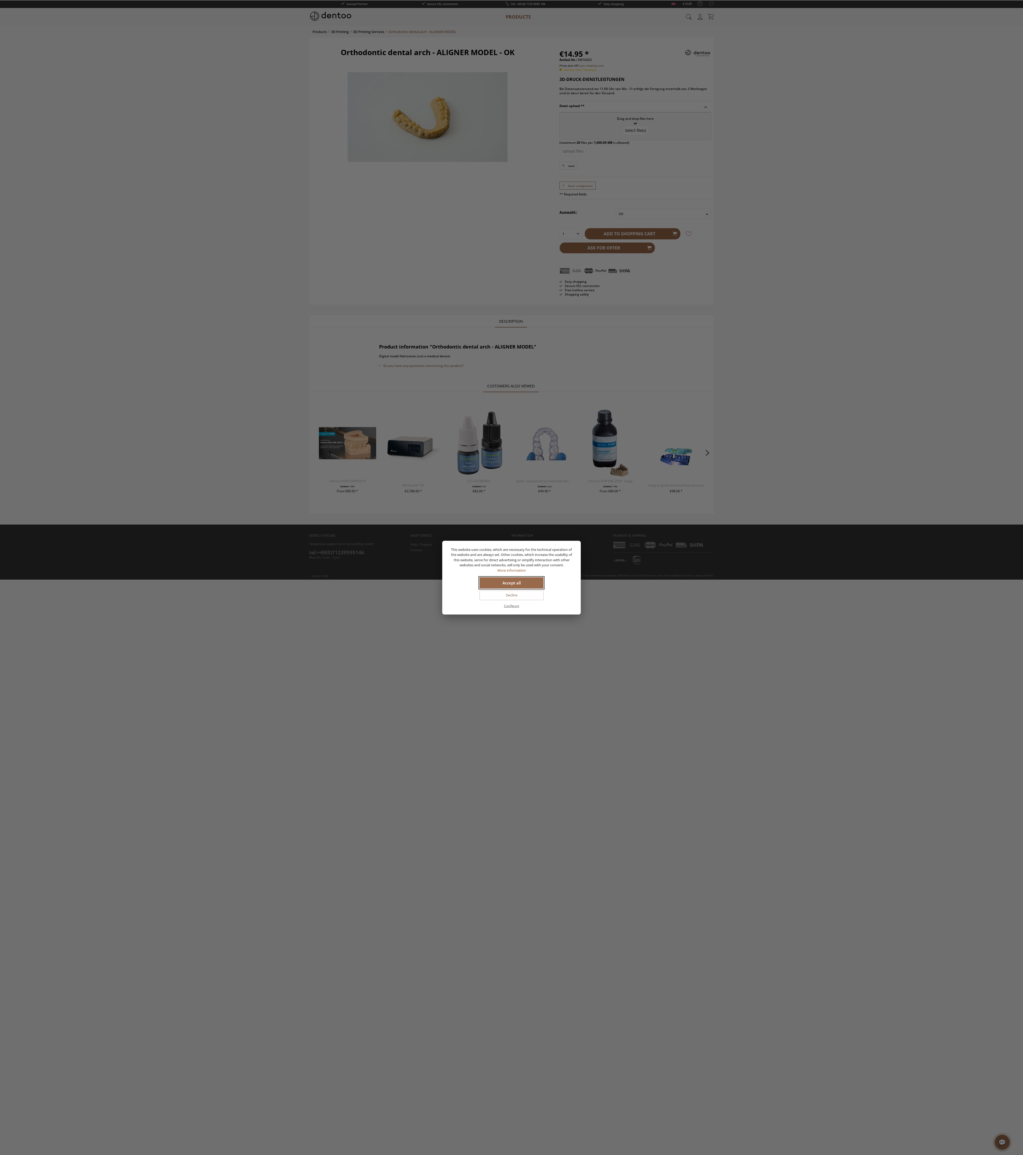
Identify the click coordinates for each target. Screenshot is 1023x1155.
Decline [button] (511, 595)
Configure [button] (511, 606)
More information (511, 570)
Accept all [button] (511, 582)
